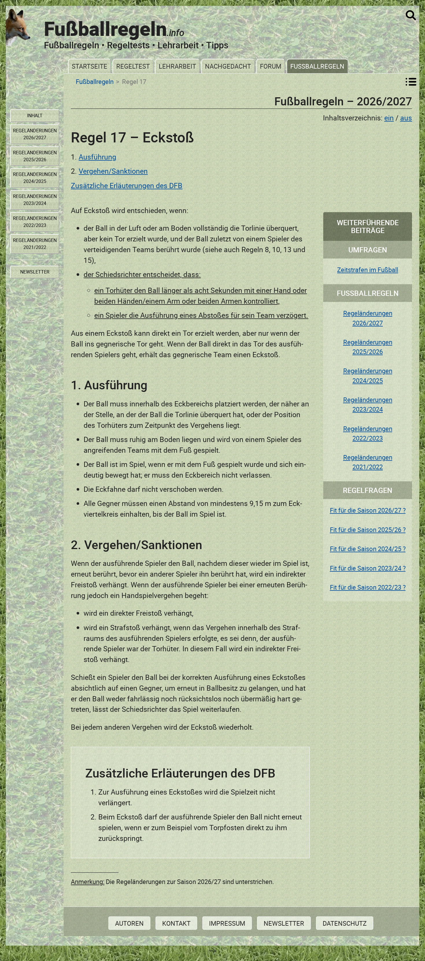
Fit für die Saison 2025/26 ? (368, 529)
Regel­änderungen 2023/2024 (35, 199)
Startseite (89, 66)
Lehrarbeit (177, 66)
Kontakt (176, 923)
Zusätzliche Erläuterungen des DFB (126, 185)
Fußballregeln (317, 66)
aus (406, 117)
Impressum (227, 923)
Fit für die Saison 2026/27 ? (368, 510)
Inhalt (34, 115)
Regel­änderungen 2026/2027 (35, 134)
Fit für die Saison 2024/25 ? (368, 548)
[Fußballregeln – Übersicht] (411, 81)
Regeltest (133, 66)
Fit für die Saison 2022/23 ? (368, 587)
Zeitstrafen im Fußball (367, 269)
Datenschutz (345, 923)
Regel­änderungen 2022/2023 (35, 221)
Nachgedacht (228, 66)
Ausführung (97, 157)
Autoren (129, 923)
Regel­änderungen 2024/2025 (35, 177)
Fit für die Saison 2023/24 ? (368, 568)
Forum (270, 66)
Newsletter (284, 923)
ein (389, 117)
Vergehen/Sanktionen (113, 171)
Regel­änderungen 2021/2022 (35, 243)
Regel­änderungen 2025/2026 (35, 156)
